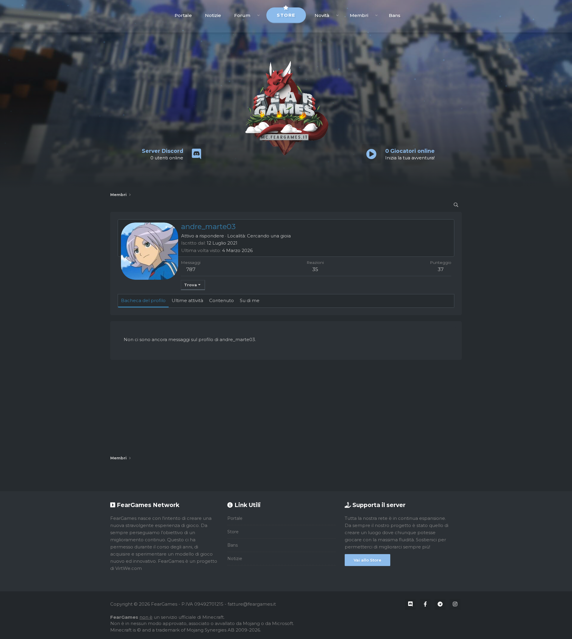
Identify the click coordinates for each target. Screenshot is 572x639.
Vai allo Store (367, 560)
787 (190, 269)
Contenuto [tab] (221, 300)
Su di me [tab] (249, 300)
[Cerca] (456, 204)
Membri (359, 15)
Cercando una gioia (269, 236)
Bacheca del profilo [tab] (143, 300)
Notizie (213, 15)
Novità (322, 15)
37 (441, 269)
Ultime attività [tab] (187, 300)
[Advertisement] (286, 407)
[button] (258, 15)
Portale (183, 15)
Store (286, 15)
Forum (242, 15)
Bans (394, 15)
